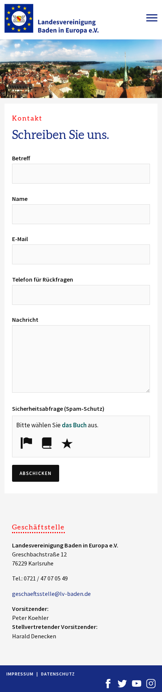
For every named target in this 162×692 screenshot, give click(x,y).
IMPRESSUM (20, 674)
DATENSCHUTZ (58, 674)
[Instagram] (150, 683)
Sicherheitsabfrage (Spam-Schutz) (58, 408)
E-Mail (20, 239)
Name (20, 198)
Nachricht (25, 319)
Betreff (21, 158)
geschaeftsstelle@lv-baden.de (51, 593)
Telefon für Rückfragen (42, 279)
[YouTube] (136, 683)
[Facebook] (108, 683)
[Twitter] (122, 683)
